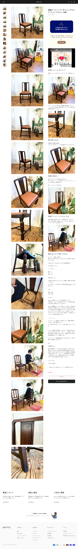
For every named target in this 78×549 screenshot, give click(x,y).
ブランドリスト (36, 535)
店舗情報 (49, 533)
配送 (18, 531)
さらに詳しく (6, 502)
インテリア (35, 531)
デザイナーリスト (37, 538)
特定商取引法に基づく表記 (69, 535)
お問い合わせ (68, 284)
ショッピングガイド (21, 535)
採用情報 (49, 535)
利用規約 (65, 531)
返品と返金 (19, 533)
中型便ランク (51, 346)
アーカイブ (35, 540)
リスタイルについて (51, 531)
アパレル (35, 533)
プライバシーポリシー (68, 533)
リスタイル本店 (51, 363)
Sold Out (61, 376)
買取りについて (20, 538)
